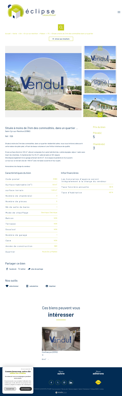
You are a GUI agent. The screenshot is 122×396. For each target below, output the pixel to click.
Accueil (7, 33)
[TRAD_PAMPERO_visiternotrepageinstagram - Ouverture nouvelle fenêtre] (64, 382)
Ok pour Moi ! (25, 389)
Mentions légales (73, 389)
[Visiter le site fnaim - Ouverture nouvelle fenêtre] (98, 382)
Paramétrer (10, 389)
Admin (80, 389)
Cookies (101, 389)
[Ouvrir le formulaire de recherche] (61, 27)
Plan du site (64, 389)
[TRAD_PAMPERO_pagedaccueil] (32, 19)
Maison (42, 33)
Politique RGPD (94, 389)
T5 (48, 33)
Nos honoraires (56, 389)
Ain (20, 33)
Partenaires (86, 389)
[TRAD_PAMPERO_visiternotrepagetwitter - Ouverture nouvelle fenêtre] (57, 382)
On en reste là (25, 369)
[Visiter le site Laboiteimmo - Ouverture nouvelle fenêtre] (61, 393)
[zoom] (43, 117)
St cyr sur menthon (31, 33)
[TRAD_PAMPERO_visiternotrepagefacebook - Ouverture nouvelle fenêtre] (51, 382)
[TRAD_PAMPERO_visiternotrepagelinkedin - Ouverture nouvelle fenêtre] (70, 382)
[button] (100, 115)
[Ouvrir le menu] (119, 12)
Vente (15, 33)
